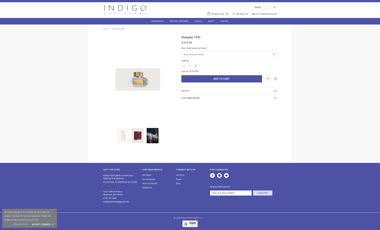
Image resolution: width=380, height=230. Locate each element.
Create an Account (269, 14)
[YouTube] (226, 175)
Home (105, 29)
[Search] (265, 7)
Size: (194, 48)
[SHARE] (274, 78)
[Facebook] (212, 175)
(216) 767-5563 (110, 198)
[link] (21, 224)
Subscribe (263, 193)
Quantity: (185, 61)
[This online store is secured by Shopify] (190, 223)
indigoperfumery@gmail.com (116, 202)
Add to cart (221, 78)
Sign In (255, 14)
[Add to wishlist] (268, 78)
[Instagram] (219, 175)
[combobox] (262, 7)
